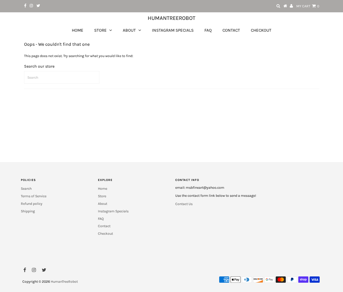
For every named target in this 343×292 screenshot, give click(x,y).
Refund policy (31, 204)
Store (100, 30)
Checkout (261, 30)
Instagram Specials (173, 30)
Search (26, 188)
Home (77, 30)
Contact (231, 30)
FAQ (208, 30)
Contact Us (184, 204)
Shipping (28, 211)
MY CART (307, 6)
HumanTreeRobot (171, 18)
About (129, 30)
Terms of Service (33, 196)
